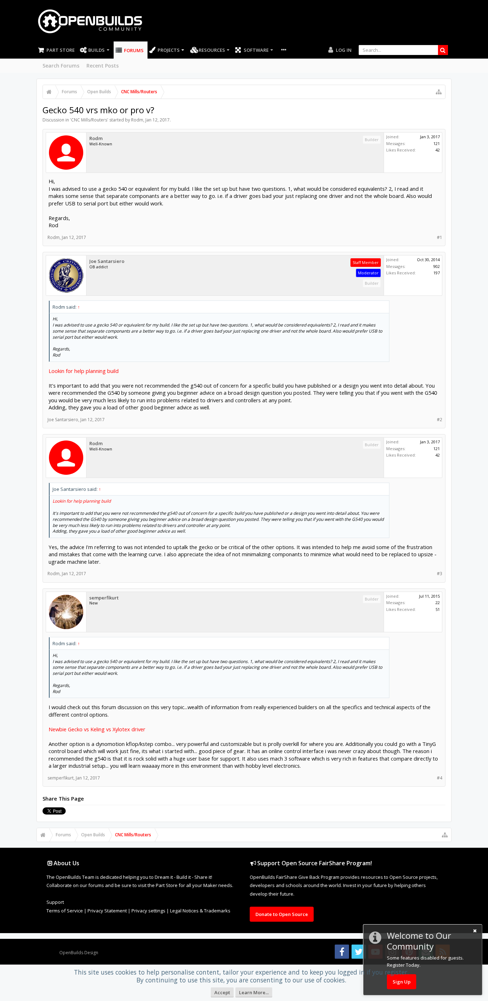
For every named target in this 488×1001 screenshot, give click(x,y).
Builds (96, 50)
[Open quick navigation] (438, 92)
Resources (212, 50)
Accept (222, 992)
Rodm (137, 120)
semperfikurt (104, 598)
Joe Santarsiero (106, 261)
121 (436, 143)
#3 (439, 573)
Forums (134, 50)
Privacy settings (148, 910)
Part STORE (60, 50)
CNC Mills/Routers (89, 120)
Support (55, 902)
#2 (439, 419)
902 (436, 266)
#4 (439, 778)
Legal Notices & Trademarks (200, 910)
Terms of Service (64, 910)
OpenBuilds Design (78, 953)
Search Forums (61, 65)
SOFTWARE (256, 50)
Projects (169, 50)
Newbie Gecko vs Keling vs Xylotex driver (97, 729)
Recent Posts (102, 65)
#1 (439, 237)
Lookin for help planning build (84, 370)
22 (437, 602)
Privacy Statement (107, 910)
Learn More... (254, 992)
